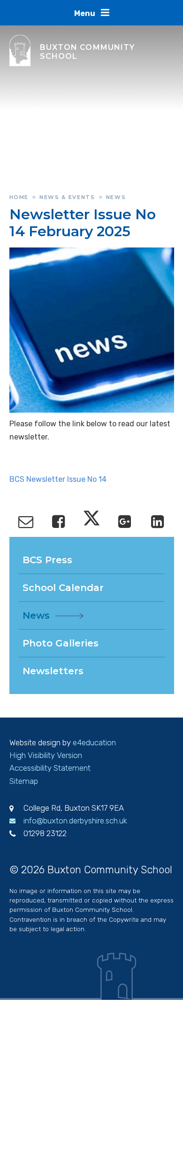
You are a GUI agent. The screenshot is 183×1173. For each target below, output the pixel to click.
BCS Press (47, 560)
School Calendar (63, 587)
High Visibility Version (45, 755)
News (116, 197)
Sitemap (23, 781)
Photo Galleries (61, 643)
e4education (94, 742)
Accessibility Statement (50, 768)
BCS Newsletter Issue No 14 (58, 479)
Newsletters (53, 671)
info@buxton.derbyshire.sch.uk (75, 820)
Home (19, 197)
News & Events (67, 197)
